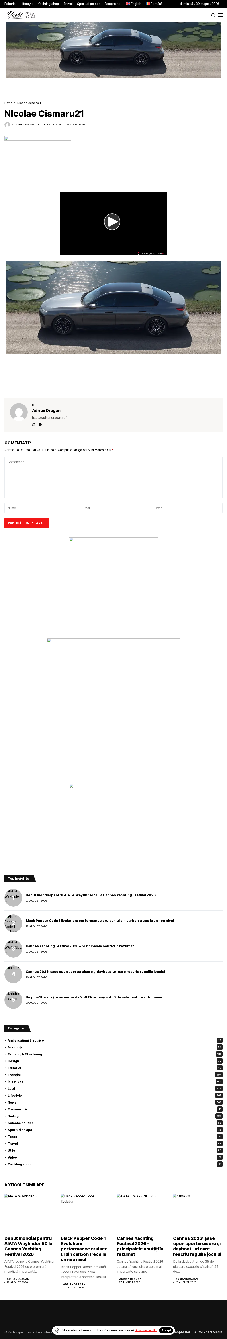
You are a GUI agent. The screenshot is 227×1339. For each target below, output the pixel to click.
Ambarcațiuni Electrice (114, 1040)
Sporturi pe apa (114, 1130)
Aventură (114, 1047)
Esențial (114, 1075)
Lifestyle (114, 1095)
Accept (166, 1330)
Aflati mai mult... (146, 1330)
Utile (114, 1150)
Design (114, 1061)
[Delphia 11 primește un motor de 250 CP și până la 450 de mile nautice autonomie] (13, 1000)
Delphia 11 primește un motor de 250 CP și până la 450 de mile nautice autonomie (94, 997)
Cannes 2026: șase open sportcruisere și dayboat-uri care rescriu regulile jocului (95, 971)
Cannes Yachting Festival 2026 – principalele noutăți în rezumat (80, 946)
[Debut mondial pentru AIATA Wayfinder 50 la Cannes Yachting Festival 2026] (13, 898)
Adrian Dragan (23, 124)
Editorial (114, 1068)
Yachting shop (114, 1164)
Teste (114, 1137)
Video (114, 1157)
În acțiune (114, 1082)
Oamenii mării (114, 1109)
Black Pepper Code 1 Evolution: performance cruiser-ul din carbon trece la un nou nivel (100, 920)
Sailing (114, 1116)
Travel (114, 1143)
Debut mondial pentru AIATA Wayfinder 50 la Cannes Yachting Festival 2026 (91, 895)
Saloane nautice (114, 1123)
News (114, 1102)
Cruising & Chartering (114, 1054)
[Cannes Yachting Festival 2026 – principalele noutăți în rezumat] (13, 949)
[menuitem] (133, 4)
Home (8, 103)
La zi (114, 1088)
